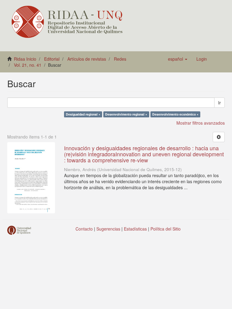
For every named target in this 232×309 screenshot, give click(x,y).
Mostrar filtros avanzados (200, 123)
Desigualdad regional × (83, 114)
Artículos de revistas (86, 59)
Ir (219, 103)
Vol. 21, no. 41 (27, 65)
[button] (177, 58)
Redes (120, 59)
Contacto (84, 229)
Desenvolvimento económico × (175, 114)
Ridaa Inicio (25, 59)
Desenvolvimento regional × (126, 114)
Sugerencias (108, 229)
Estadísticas (135, 229)
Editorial (52, 59)
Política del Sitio (165, 229)
